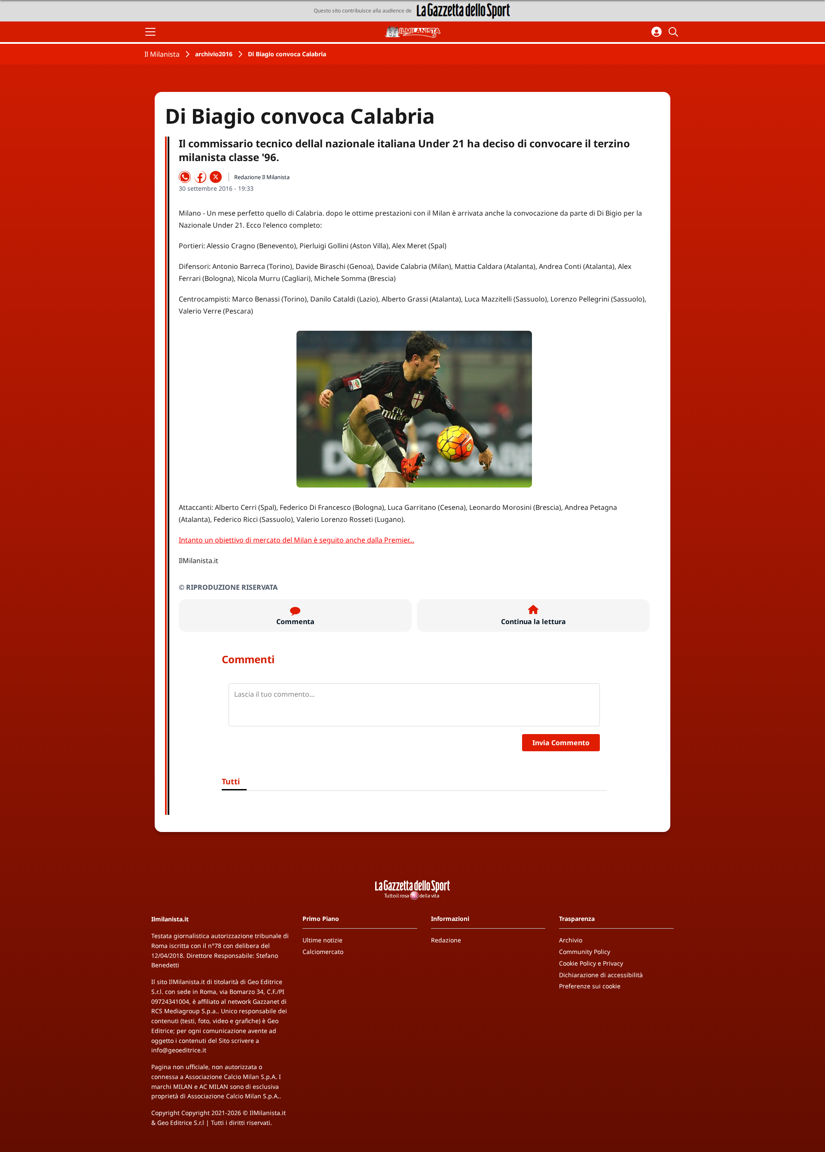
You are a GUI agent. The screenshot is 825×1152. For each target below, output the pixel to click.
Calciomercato (322, 952)
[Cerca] (675, 32)
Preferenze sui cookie (589, 986)
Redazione (446, 940)
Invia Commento (561, 742)
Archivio (570, 940)
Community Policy (584, 952)
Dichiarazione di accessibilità (601, 975)
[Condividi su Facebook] (200, 177)
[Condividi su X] (216, 177)
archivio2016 (213, 54)
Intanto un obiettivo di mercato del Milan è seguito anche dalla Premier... (296, 540)
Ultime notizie (322, 940)
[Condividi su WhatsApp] (185, 177)
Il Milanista (162, 54)
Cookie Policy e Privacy (591, 963)
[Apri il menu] (150, 32)
